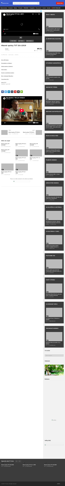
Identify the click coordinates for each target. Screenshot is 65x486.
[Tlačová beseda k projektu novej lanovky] (54, 71)
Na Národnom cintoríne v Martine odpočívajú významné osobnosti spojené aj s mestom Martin (53, 222)
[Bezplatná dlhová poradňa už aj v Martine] (54, 336)
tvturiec (6, 48)
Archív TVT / (3, 82)
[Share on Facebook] (2, 91)
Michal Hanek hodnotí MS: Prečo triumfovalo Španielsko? (53, 53)
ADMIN (58, 483)
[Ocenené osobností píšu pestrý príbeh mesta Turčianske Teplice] (54, 144)
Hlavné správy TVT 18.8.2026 (50, 464)
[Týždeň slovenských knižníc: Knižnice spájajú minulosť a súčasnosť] (54, 239)
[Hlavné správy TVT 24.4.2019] (10, 132)
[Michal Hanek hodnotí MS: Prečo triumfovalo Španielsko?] (54, 47)
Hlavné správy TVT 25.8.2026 (7, 464)
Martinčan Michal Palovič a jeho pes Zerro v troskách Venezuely (54, 295)
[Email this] (21, 91)
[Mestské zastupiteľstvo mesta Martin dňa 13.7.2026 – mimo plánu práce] (54, 119)
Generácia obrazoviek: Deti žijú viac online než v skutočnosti (54, 198)
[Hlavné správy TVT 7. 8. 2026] (36, 152)
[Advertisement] (54, 392)
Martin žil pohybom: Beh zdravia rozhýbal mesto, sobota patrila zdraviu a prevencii (53, 29)
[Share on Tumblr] (12, 91)
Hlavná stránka (4, 8)
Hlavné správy (11, 54)
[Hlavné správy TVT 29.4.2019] (32, 132)
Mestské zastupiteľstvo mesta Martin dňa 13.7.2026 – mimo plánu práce (54, 126)
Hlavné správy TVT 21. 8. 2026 (29, 464)
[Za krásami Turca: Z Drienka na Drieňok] (54, 312)
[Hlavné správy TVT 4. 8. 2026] (7, 166)
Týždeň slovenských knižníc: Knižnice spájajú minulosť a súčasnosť (52, 246)
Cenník (44, 8)
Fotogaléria (32, 8)
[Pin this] (15, 91)
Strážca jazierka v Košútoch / (7, 66)
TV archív (20, 8)
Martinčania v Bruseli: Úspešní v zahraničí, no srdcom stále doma (53, 102)
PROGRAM (26, 8)
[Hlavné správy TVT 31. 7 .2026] (21, 166)
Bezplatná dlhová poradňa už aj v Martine (53, 343)
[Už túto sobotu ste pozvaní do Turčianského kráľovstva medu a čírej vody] (54, 264)
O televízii (10, 8)
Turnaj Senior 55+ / (5, 79)
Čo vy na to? (38, 8)
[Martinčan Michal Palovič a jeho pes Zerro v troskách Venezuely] (54, 288)
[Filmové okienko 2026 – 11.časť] (54, 168)
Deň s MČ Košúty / (5, 59)
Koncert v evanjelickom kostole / (7, 72)
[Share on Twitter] (5, 91)
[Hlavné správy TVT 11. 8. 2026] (21, 152)
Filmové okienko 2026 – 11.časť (53, 174)
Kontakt (48, 8)
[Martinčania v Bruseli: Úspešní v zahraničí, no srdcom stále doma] (54, 95)
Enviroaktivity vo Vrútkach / (6, 63)
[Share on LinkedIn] (9, 91)
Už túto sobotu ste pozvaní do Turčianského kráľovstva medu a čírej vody (54, 270)
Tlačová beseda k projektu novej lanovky (53, 78)
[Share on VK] (18, 91)
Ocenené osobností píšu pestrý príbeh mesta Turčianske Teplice (53, 150)
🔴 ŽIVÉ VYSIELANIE (56, 8)
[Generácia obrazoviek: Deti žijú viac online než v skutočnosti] (54, 191)
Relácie (15, 8)
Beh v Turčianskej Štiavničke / (7, 75)
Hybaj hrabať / (4, 69)
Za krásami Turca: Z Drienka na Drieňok (52, 319)
